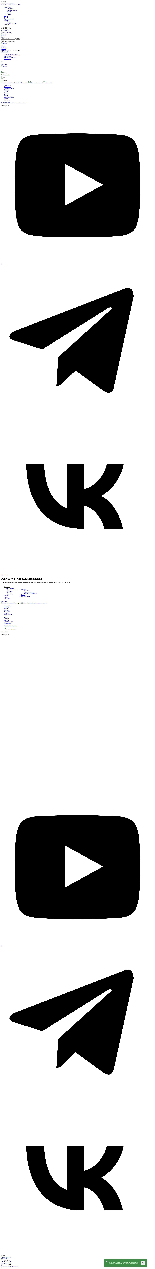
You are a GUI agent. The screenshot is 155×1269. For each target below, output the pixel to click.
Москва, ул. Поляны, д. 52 (14, 603)
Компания (7, 587)
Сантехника (24, 82)
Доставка (9, 14)
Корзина (3, 46)
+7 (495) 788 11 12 (5, 102)
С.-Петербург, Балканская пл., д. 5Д (37, 603)
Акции (6, 17)
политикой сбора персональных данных (132, 1263)
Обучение (23, 589)
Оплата (9, 13)
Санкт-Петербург (10, 3)
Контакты (10, 11)
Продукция (7, 598)
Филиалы (6, 20)
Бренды (6, 16)
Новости (6, 595)
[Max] (77, 790)
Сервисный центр (9, 19)
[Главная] (4, 34)
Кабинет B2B (4, 52)
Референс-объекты (12, 10)
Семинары (27, 590)
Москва (3, 1)
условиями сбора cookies (118, 1263)
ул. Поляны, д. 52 (5, 4)
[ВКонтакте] (77, 572)
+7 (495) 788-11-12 (15, 4)
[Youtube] (77, 262)
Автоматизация (25, 596)
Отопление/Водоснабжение (11, 82)
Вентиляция (48, 82)
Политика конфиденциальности (9, 1266)
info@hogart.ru (4, 30)
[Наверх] (1, 1267)
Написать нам (23, 102)
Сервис (23, 595)
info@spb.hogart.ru (6, 1263)
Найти (18, 38)
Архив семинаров (29, 592)
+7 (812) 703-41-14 (6, 1261)
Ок (143, 1263)
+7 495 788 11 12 (6, 32)
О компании (7, 7)
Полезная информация (30, 593)
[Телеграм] (77, 418)
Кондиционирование (37, 82)
